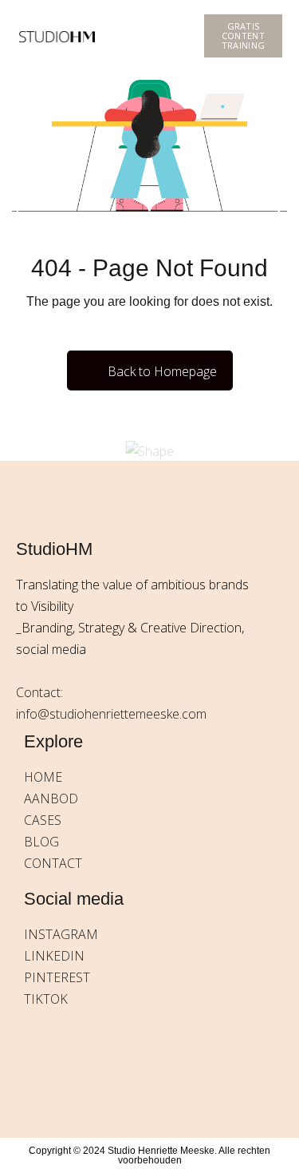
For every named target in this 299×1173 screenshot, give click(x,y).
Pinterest (57, 977)
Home (43, 777)
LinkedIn (54, 956)
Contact (53, 863)
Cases (42, 820)
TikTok (46, 999)
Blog (41, 841)
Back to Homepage (162, 371)
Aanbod (51, 798)
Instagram (61, 934)
